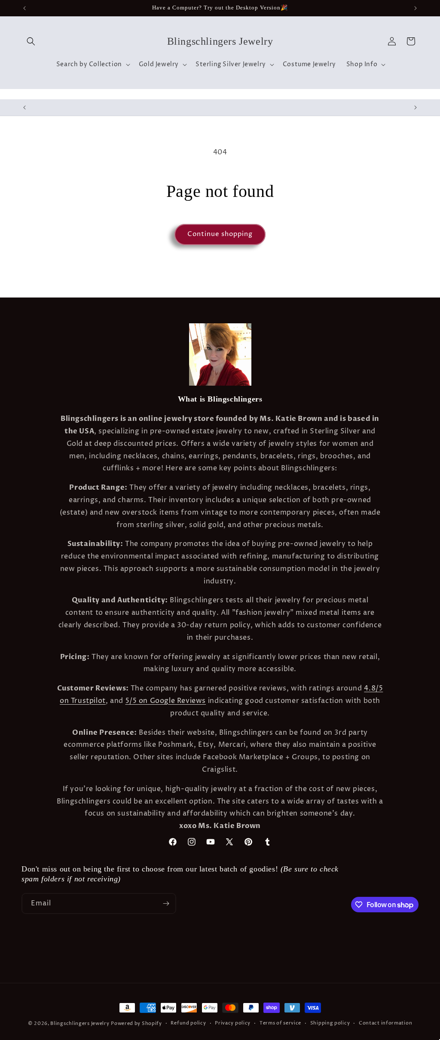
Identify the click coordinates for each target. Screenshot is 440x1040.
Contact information (385, 1023)
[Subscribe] (165, 903)
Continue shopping (220, 234)
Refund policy (188, 1023)
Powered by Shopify (136, 1023)
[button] (30, 41)
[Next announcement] (415, 8)
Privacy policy (233, 1023)
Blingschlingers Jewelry (79, 1023)
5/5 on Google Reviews (165, 701)
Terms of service (280, 1023)
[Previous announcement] (24, 8)
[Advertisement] (135, 957)
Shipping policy (330, 1023)
